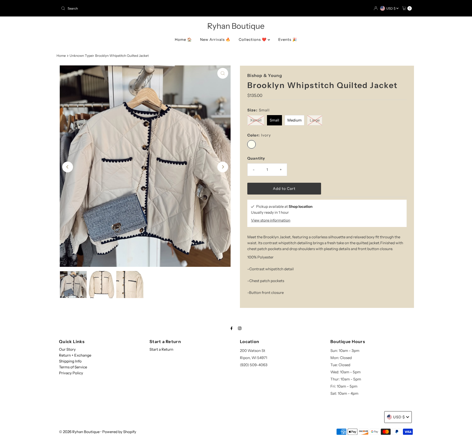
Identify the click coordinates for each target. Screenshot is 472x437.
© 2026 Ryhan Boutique (79, 431)
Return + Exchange (75, 355)
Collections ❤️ (253, 39)
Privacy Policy (71, 373)
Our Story (67, 349)
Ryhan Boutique (236, 26)
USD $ (391, 8)
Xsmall (256, 120)
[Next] (222, 167)
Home (61, 56)
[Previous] (67, 167)
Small (274, 120)
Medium (294, 120)
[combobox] (146, 8)
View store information (270, 220)
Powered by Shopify (119, 431)
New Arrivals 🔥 (215, 39)
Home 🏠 (183, 39)
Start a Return (161, 349)
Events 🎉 (287, 39)
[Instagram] (239, 328)
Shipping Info (70, 361)
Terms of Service (73, 367)
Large (315, 120)
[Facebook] (232, 328)
